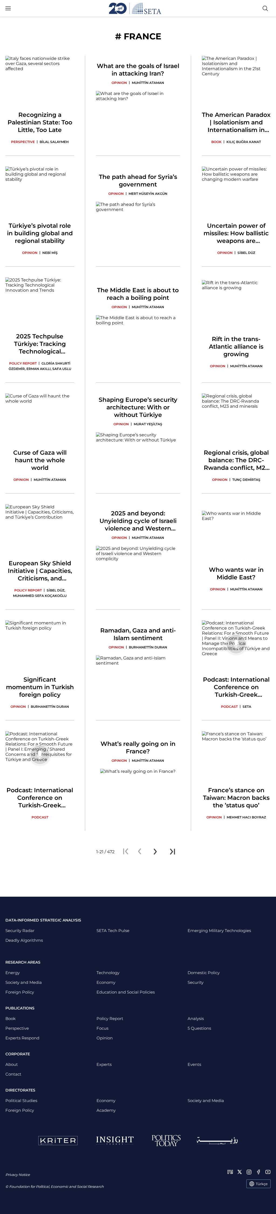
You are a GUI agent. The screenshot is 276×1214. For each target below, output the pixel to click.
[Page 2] (155, 851)
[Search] (265, 8)
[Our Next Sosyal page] (230, 1172)
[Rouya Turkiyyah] (217, 1141)
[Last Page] (172, 851)
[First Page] (125, 851)
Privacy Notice (17, 1174)
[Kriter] (58, 1140)
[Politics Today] (166, 1140)
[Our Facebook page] (258, 1172)
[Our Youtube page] (268, 1172)
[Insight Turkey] (115, 1141)
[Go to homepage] (135, 8)
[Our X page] (239, 1172)
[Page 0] (139, 851)
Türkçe (262, 1184)
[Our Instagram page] (249, 1172)
